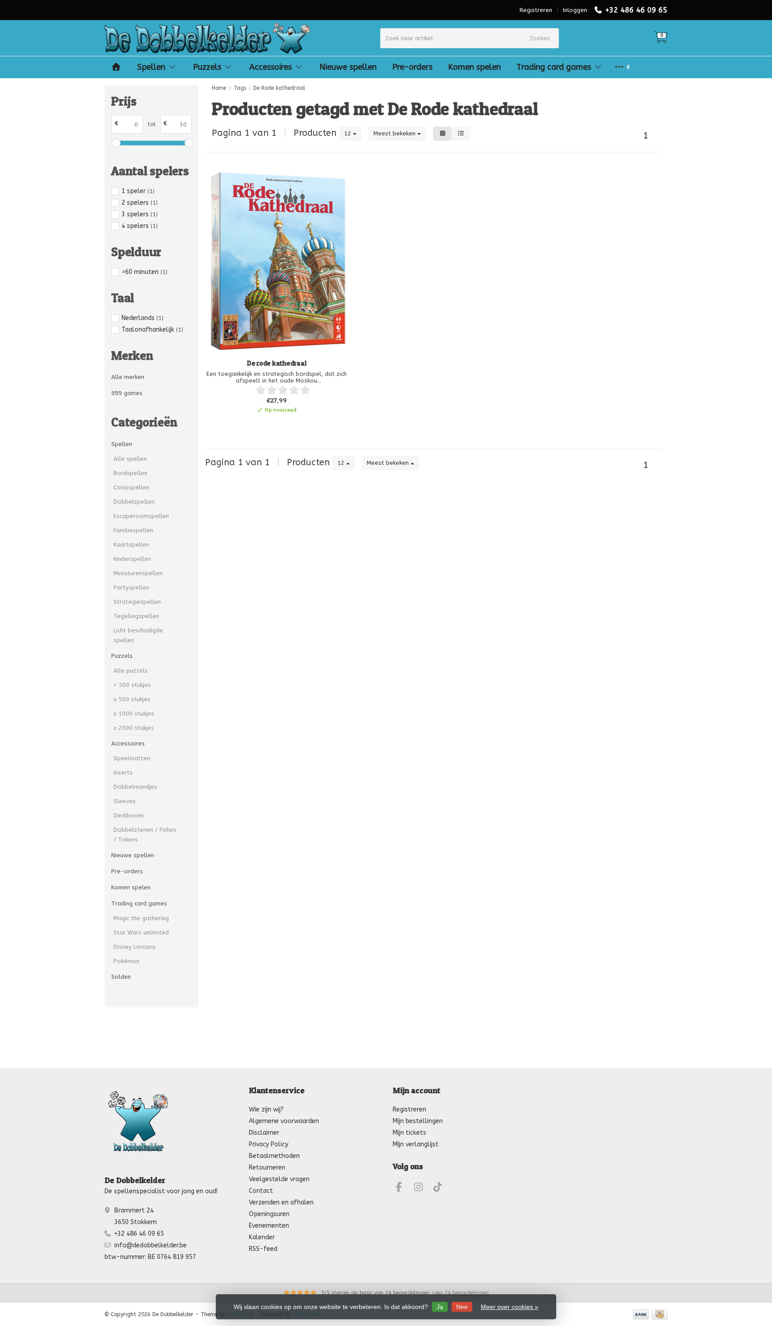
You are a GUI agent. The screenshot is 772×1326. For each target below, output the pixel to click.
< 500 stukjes (132, 685)
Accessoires (270, 67)
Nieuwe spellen (348, 67)
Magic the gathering (141, 918)
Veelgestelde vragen (279, 1179)
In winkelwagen (272, 424)
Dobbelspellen (134, 501)
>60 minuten (145, 272)
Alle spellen (130, 458)
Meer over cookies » (509, 1306)
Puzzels (207, 67)
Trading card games (553, 67)
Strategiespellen (137, 601)
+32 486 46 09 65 (636, 10)
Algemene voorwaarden (284, 1121)
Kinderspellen (132, 559)
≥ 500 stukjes (132, 699)
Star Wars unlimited (141, 932)
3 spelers (140, 214)
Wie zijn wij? (266, 1109)
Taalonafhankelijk (152, 329)
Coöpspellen (131, 487)
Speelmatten (131, 758)
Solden (121, 976)
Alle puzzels (130, 670)
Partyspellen (131, 587)
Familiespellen (133, 530)
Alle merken (127, 377)
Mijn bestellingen (418, 1121)
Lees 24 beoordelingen (460, 1293)
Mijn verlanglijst (416, 1144)
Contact (261, 1191)
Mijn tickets (409, 1133)
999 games (127, 393)
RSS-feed (263, 1249)
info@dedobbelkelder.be (150, 1245)
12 (348, 133)
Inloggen (575, 10)
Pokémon (126, 961)
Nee (462, 1306)
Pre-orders (412, 67)
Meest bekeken (395, 133)
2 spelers (140, 202)
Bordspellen (130, 473)
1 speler (138, 191)
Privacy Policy (268, 1144)
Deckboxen (128, 815)
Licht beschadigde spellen (138, 635)
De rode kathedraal (276, 363)
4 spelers (140, 226)
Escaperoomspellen (141, 516)
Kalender (262, 1237)
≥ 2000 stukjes (133, 727)
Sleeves (124, 801)
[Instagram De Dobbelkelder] (422, 1188)
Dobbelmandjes (135, 786)
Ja (439, 1306)
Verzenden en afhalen (281, 1202)
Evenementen (269, 1225)
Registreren (536, 10)
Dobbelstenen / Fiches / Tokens (144, 834)
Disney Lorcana (134, 946)
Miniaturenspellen (138, 573)
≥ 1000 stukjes (133, 713)
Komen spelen (474, 67)
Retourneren (267, 1167)
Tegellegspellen (136, 616)
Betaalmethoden (274, 1156)
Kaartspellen (131, 544)
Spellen (151, 67)
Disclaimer (264, 1133)
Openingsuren (269, 1214)
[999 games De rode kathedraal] (276, 261)
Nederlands (143, 318)
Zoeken (539, 38)
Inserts (123, 772)
